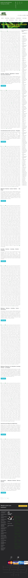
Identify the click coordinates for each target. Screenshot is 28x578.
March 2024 (24, 52)
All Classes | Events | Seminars (6, 32)
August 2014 (24, 159)
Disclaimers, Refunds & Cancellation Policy (8, 572)
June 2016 (24, 137)
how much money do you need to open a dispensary (13, 53)
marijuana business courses (11, 61)
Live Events (5, 39)
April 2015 (23, 147)
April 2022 (23, 77)
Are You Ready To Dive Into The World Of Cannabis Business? (17, 530)
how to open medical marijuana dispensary (14, 173)
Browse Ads (23, 572)
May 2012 (23, 169)
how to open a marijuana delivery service (13, 170)
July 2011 (23, 177)
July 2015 (23, 144)
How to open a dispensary (7, 94)
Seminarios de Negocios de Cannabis (3, 548)
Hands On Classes (14, 34)
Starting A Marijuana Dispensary (9, 219)
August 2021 (24, 84)
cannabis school (8, 33)
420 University (8, 90)
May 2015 (23, 146)
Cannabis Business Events (14, 569)
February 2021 (24, 91)
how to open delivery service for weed (9, 58)
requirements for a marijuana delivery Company (13, 43)
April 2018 (23, 114)
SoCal (4, 219)
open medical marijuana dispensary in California (13, 42)
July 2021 (23, 85)
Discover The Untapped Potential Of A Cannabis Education (17, 533)
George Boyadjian (3, 71)
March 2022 (24, 78)
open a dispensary (3, 42)
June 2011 (23, 178)
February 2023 (24, 65)
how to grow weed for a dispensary (5, 54)
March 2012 (24, 171)
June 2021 (24, 86)
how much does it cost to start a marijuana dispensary (10, 387)
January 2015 (24, 151)
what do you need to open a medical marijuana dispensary (8, 127)
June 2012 (24, 168)
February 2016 (24, 142)
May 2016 (23, 138)
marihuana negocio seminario (7, 411)
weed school (10, 338)
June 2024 (24, 49)
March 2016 (24, 141)
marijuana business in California (16, 39)
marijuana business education (16, 297)
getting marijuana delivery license (16, 166)
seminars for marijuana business (5, 184)
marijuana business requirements (16, 62)
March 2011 (24, 181)
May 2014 (23, 162)
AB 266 (14, 90)
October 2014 (24, 156)
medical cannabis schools (12, 241)
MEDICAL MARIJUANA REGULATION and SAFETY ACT (13, 41)
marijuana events (15, 240)
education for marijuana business (13, 165)
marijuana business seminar (4, 63)
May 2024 (23, 50)
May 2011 (23, 179)
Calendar (17, 3)
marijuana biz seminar (14, 60)
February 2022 (24, 79)
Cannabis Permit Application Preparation (3, 525)
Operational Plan (14, 336)
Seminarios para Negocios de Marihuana (14, 395)
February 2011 (24, 182)
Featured (16, 386)
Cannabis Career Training (5, 569)
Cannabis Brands (3, 540)
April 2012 (23, 170)
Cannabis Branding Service (22, 569)
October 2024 (24, 45)
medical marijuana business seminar (15, 301)
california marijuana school (4, 222)
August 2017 (24, 122)
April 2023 (23, 63)
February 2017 (24, 126)
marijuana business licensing (4, 40)
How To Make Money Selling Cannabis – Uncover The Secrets (17, 527)
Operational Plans (3, 43)
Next (7, 498)
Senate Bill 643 (5, 126)
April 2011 (23, 180)
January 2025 (24, 40)
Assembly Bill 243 (12, 32)
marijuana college (18, 40)
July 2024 (23, 48)
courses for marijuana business (16, 164)
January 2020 (24, 103)
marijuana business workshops (13, 414)
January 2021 (24, 92)
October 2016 (24, 132)
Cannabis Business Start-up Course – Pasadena (10, 130)
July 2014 (23, 160)
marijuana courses (10, 240)
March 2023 (24, 64)
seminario (7, 395)
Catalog (19, 3)
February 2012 (24, 172)
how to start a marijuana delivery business (9, 353)
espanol (11, 386)
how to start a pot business (10, 59)
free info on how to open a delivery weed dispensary (8, 51)
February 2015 (24, 150)
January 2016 (24, 143)
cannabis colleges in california (7, 164)
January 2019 (24, 108)
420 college (7, 146)
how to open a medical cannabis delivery (10, 38)
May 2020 (23, 99)
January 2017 (24, 127)
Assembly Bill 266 (17, 32)
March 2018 (24, 115)
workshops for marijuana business (8, 186)
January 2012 (24, 173)
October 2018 (24, 113)
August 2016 (24, 135)
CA (19, 32)
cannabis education (3, 33)
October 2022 (24, 69)
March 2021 (24, 90)
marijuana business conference (5, 118)
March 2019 (24, 107)
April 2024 (23, 51)
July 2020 (23, 98)
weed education (16, 219)
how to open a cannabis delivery (11, 36)
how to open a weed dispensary (8, 57)
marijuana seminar (3, 41)
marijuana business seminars (11, 40)
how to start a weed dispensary (7, 60)
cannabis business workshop (11, 222)
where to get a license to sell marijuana (14, 339)
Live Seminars (9, 39)
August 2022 (24, 72)
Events (11, 34)
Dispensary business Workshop (9, 92)
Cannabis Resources (17, 572)
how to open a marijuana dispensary (8, 37)
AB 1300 (14, 146)
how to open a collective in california (6, 55)
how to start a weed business (14, 175)
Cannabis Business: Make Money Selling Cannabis (17, 521)
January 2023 (24, 66)
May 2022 (23, 76)
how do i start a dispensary (8, 52)
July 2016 (23, 136)
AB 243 (11, 90)
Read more (3, 85)
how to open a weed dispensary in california (12, 172)
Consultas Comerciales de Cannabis (3, 542)
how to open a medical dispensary (13, 171)
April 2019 (23, 106)
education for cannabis (7, 34)
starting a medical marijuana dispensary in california (13, 126)
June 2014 (24, 161)
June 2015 (24, 145)
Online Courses (15, 5)
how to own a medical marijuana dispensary (12, 115)
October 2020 (24, 95)
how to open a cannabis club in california (15, 54)
